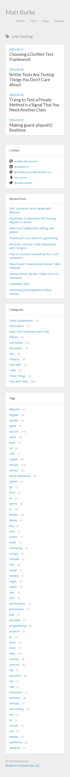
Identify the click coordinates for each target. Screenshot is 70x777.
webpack (14, 748)
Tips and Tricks (18, 381)
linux (12, 531)
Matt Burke (20, 12)
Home (20, 21)
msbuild (14, 559)
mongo (13, 553)
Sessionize (20, 177)
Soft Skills (15, 365)
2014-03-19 (16, 120)
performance (17, 603)
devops (13, 465)
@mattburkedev (23, 183)
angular (13, 415)
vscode (13, 725)
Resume (59, 21)
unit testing (16, 709)
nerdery (14, 576)
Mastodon (15, 348)
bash (12, 442)
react (12, 648)
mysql (13, 570)
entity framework (19, 476)
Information (16, 326)
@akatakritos (21, 166)
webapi (13, 736)
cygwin (13, 459)
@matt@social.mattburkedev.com (33, 172)
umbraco (14, 698)
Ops (11, 353)
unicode (14, 703)
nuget (13, 581)
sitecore (14, 664)
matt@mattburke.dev (26, 161)
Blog (46, 21)
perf (11, 598)
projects (14, 631)
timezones (15, 692)
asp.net (13, 431)
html (12, 492)
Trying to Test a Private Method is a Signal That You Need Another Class (34, 104)
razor (12, 642)
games (13, 481)
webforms (15, 742)
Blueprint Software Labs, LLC (23, 765)
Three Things (17, 376)
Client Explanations (21, 320)
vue (11, 731)
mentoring (15, 548)
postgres (15, 620)
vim (11, 714)
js (10, 509)
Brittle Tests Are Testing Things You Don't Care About (31, 79)
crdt (11, 453)
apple (12, 426)
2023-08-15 (16, 49)
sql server (15, 675)
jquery (13, 503)
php (11, 614)
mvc (11, 564)
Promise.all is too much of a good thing (33, 238)
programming (17, 625)
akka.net (14, 409)
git (11, 487)
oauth (13, 587)
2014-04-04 (16, 69)
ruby (12, 653)
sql (11, 670)
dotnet (13, 470)
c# (10, 448)
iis (10, 498)
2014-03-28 (16, 94)
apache (13, 420)
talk (11, 687)
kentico (13, 514)
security (14, 659)
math (12, 542)
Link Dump (16, 342)
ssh (11, 681)
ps (10, 637)
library (13, 520)
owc (11, 592)
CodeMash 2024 (19, 284)
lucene (13, 537)
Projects (14, 359)
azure (12, 437)
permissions (16, 609)
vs (10, 720)
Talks (33, 21)
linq (11, 526)
